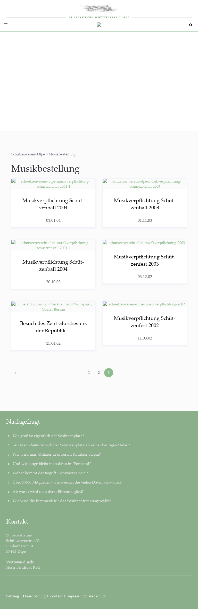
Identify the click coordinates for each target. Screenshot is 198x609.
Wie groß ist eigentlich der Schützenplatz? (48, 435)
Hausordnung (35, 596)
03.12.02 (145, 276)
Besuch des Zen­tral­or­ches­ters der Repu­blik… (53, 327)
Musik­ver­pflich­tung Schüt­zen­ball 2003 (145, 204)
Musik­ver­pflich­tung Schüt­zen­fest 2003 (145, 260)
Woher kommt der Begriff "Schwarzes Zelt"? (50, 472)
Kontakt (56, 596)
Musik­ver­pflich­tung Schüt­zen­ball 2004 (53, 204)
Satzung (12, 596)
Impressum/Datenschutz (86, 596)
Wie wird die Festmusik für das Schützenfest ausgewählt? (62, 500)
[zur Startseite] (99, 9)
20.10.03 (53, 281)
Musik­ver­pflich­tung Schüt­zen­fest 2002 (145, 321)
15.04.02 (53, 343)
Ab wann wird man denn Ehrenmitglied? (48, 491)
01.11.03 (145, 220)
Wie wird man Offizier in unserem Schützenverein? (57, 454)
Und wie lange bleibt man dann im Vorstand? (52, 463)
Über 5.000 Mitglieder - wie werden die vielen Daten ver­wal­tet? (67, 482)
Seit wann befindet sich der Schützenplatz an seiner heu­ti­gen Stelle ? (71, 444)
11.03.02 (145, 338)
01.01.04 (53, 220)
